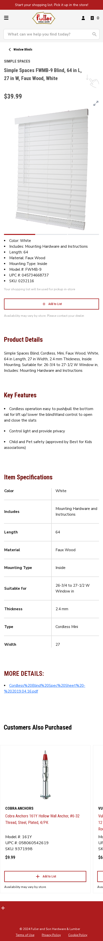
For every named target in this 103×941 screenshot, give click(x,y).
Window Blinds (23, 49)
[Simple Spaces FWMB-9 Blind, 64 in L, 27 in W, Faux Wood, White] (19, 234)
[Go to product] (45, 774)
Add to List (55, 304)
